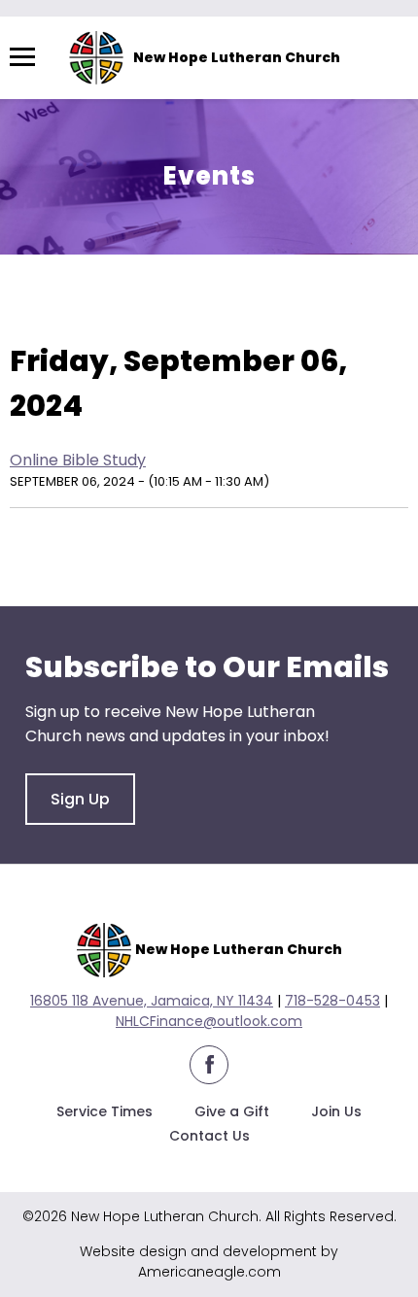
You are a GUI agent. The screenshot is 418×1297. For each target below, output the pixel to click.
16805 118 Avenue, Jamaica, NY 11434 (151, 1000)
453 (367, 1000)
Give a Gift (231, 1111)
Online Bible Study (78, 460)
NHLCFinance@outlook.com (209, 1021)
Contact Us (209, 1135)
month (236, 312)
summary (137, 312)
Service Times (104, 1111)
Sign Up (80, 799)
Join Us (336, 1111)
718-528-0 (320, 1000)
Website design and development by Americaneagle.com (209, 1261)
